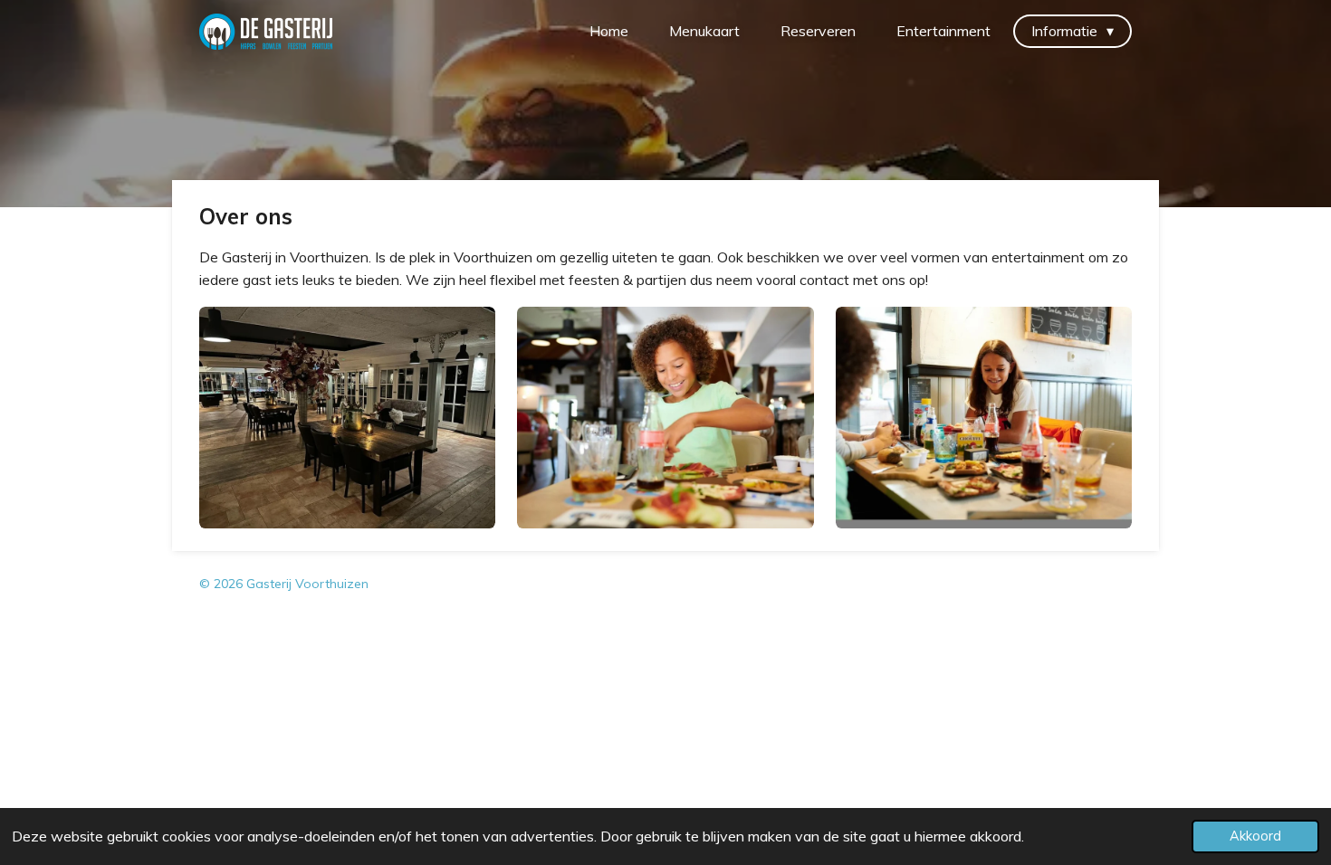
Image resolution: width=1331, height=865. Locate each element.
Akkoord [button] (1255, 836)
